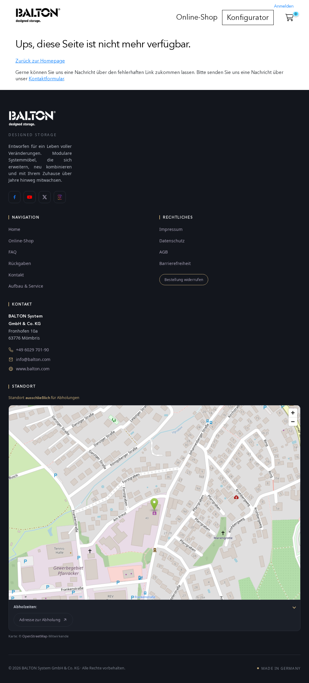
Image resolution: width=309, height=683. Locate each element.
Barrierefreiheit (175, 263)
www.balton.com (32, 369)
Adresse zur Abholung (39, 619)
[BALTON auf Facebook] (14, 197)
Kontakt (16, 275)
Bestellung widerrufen (183, 279)
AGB (163, 252)
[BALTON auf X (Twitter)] (45, 197)
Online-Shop (197, 17)
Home (14, 229)
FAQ (12, 252)
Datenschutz (172, 241)
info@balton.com (33, 359)
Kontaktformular (46, 78)
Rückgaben (19, 263)
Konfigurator (248, 17)
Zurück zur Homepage (40, 61)
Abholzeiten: (25, 606)
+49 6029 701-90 (32, 350)
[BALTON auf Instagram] (60, 197)
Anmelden (284, 6)
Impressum (171, 229)
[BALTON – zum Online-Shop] (32, 118)
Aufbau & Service (25, 286)
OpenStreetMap (34, 636)
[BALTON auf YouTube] (30, 197)
